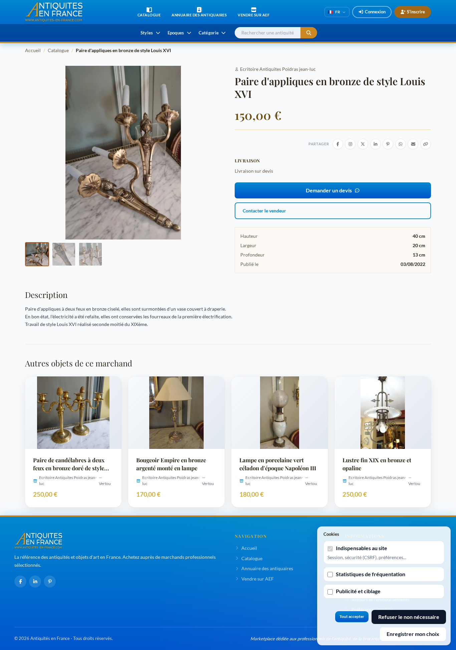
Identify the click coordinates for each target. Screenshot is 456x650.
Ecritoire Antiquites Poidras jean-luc (278, 69)
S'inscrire (416, 11)
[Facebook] (20, 582)
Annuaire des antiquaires (267, 568)
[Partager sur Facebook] (337, 144)
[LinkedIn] (35, 582)
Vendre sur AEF (257, 579)
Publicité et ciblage (358, 591)
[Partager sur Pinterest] (388, 144)
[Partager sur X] (363, 144)
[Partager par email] (413, 144)
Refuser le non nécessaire (408, 617)
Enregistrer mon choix (413, 634)
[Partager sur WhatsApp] (400, 144)
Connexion (375, 11)
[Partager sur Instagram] (350, 144)
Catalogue (58, 50)
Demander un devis (329, 190)
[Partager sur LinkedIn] (375, 144)
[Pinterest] (50, 582)
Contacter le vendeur (264, 210)
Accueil (33, 50)
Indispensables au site (361, 548)
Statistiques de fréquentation (370, 574)
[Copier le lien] (425, 144)
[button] (37, 254)
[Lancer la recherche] (308, 33)
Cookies (331, 534)
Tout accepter (351, 616)
